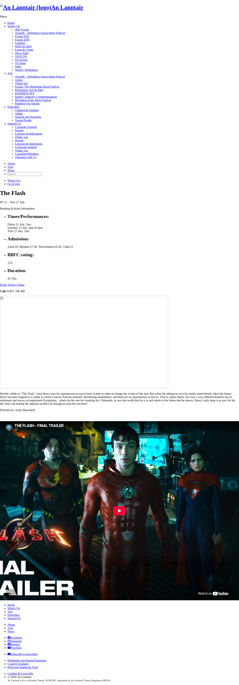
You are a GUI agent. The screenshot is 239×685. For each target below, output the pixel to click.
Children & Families (27, 110)
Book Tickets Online (12, 284)
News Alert (21, 53)
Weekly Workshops (26, 69)
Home (11, 22)
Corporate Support (26, 127)
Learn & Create (24, 49)
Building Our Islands (27, 103)
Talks (18, 66)
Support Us (14, 123)
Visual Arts (21, 83)
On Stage (20, 63)
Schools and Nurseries (28, 116)
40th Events (22, 29)
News (10, 170)
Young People (23, 120)
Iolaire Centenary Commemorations (36, 96)
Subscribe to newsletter (24, 654)
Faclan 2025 (22, 36)
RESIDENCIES (24, 93)
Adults (19, 113)
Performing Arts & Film (29, 90)
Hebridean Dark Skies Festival (33, 100)
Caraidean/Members (27, 153)
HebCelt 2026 (23, 46)
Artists (19, 80)
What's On (13, 26)
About (11, 163)
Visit (10, 166)
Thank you (21, 137)
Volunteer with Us (25, 157)
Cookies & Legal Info (20, 673)
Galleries (20, 43)
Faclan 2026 (22, 39)
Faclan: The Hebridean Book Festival (37, 86)
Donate (19, 130)
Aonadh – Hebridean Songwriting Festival (40, 33)
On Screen (21, 59)
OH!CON (21, 56)
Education (13, 106)
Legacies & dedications (28, 133)
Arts (10, 73)
